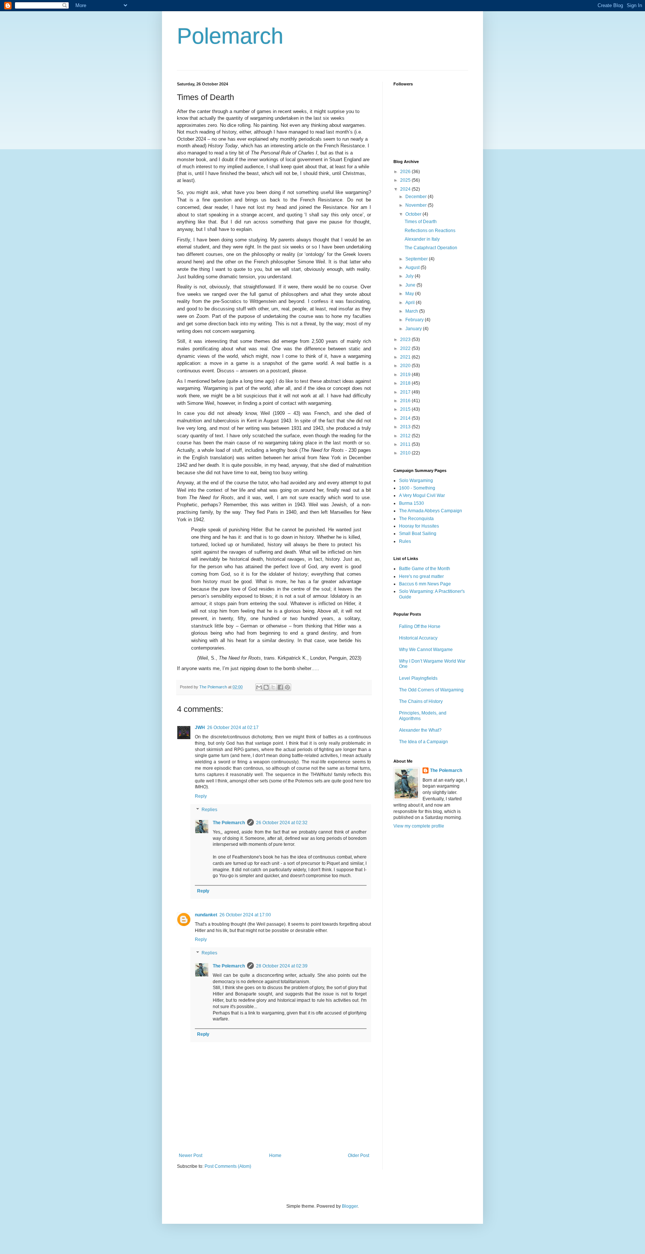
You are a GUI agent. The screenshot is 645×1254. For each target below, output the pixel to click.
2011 (406, 444)
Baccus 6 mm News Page (425, 584)
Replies (209, 809)
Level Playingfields (418, 678)
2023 (406, 339)
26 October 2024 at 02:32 (282, 822)
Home (275, 1155)
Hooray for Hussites (419, 526)
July (410, 276)
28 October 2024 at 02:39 (282, 966)
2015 (406, 409)
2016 (406, 400)
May (410, 293)
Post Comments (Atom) (228, 1166)
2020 (406, 365)
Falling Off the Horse (419, 626)
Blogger (350, 1206)
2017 (406, 392)
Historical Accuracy (418, 638)
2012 (406, 435)
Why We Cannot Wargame (426, 649)
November (416, 205)
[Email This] (259, 687)
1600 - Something (417, 488)
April (410, 302)
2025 (406, 180)
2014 (406, 418)
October (414, 214)
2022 (406, 348)
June (411, 285)
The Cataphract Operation (431, 247)
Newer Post (190, 1155)
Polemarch (230, 36)
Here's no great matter (421, 576)
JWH (200, 727)
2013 (406, 426)
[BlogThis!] (266, 687)
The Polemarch (229, 822)
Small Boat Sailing (417, 533)
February (415, 319)
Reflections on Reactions (430, 230)
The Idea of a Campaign (423, 741)
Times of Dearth (421, 221)
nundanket (206, 914)
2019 (406, 374)
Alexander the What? (420, 730)
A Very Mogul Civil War (422, 495)
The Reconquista (416, 518)
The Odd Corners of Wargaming (431, 689)
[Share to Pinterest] (287, 687)
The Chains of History (421, 701)
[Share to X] (273, 687)
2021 (406, 357)
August (413, 267)
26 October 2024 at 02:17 (233, 727)
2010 (406, 453)
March (412, 311)
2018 (406, 383)
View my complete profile (418, 826)
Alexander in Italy (422, 239)
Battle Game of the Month (424, 568)
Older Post (358, 1155)
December (416, 196)
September (417, 259)
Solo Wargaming (416, 480)
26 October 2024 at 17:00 (245, 914)
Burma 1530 (411, 503)
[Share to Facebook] (280, 687)
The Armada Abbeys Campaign (430, 510)
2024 (406, 189)
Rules (405, 541)
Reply (201, 796)
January (414, 328)
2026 (406, 171)
